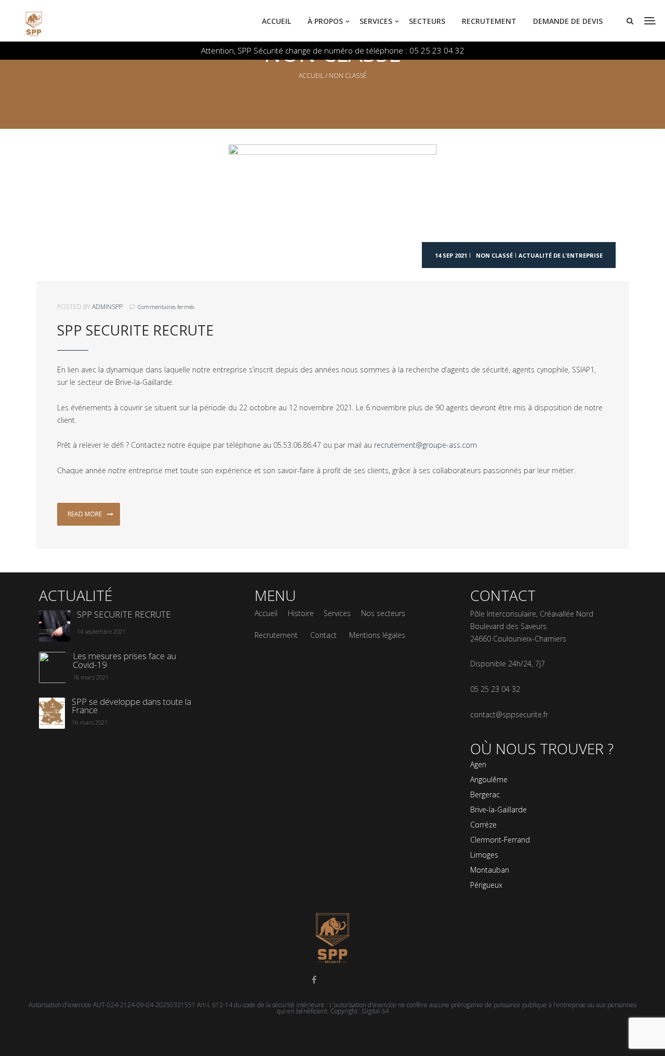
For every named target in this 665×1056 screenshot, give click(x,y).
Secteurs (427, 21)
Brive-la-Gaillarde (498, 809)
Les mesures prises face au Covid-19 (124, 661)
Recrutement (489, 21)
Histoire (301, 613)
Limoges (484, 855)
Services (376, 21)
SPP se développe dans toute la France (131, 706)
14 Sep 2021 (451, 255)
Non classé (494, 255)
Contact (323, 635)
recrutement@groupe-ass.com (425, 445)
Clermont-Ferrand (500, 840)
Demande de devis (568, 21)
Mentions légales (377, 635)
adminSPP (107, 306)
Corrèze (483, 824)
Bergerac (485, 794)
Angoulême (489, 779)
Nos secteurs (383, 613)
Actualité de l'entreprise (560, 255)
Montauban (489, 870)
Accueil (276, 21)
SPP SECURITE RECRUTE (135, 330)
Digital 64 (375, 1011)
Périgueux (486, 885)
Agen (478, 764)
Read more (85, 514)
